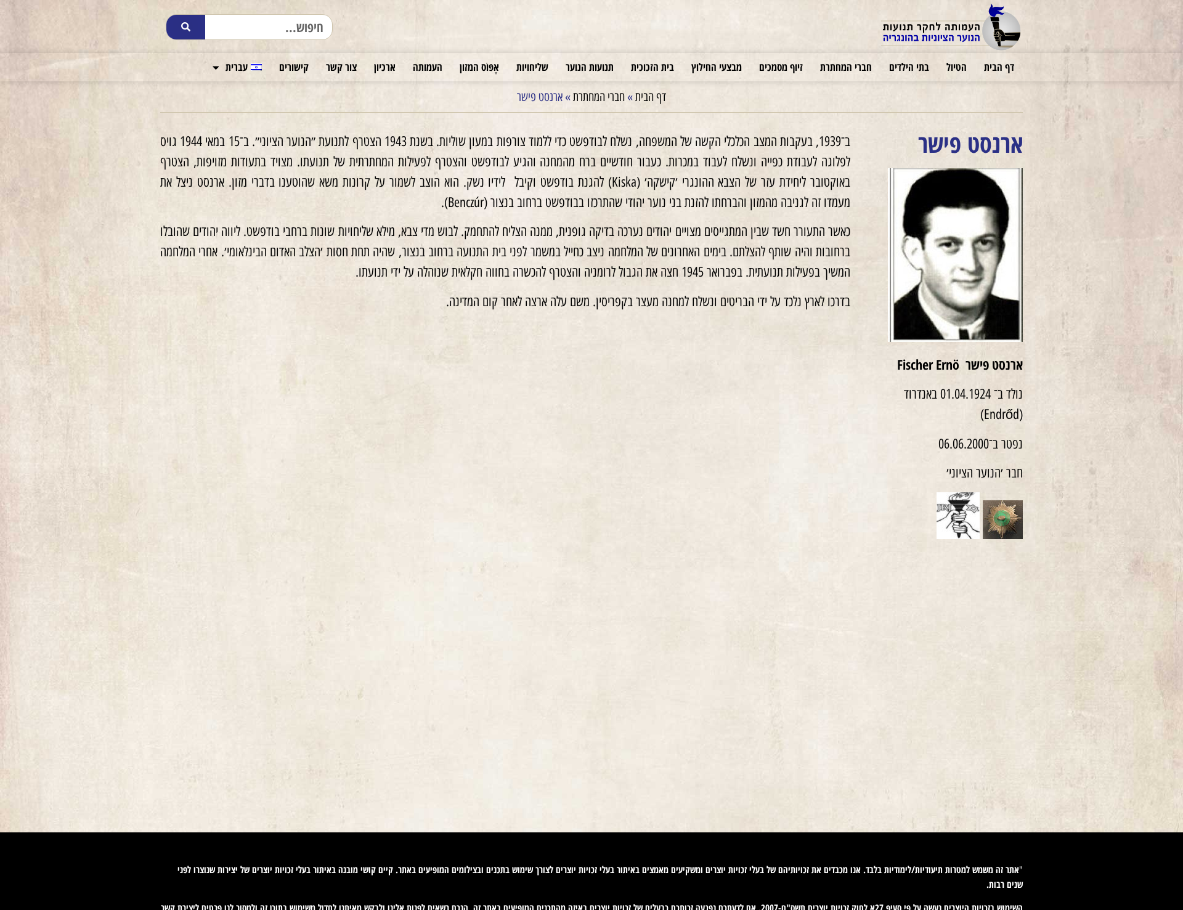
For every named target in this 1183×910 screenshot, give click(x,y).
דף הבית (999, 67)
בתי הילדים (909, 67)
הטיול (956, 67)
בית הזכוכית (652, 67)
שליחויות (532, 67)
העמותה (427, 67)
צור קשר (341, 67)
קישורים (294, 67)
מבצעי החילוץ (716, 67)
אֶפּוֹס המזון (479, 67)
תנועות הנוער (590, 67)
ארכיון (385, 67)
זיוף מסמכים (781, 67)
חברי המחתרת (846, 67)
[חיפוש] (185, 27)
